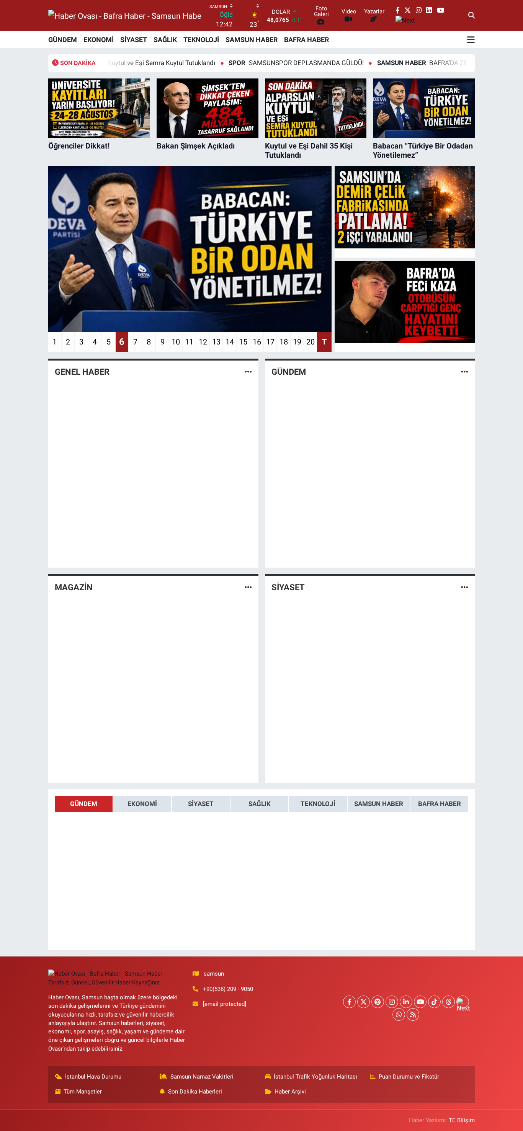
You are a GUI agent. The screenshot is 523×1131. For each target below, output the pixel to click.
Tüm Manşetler (83, 1091)
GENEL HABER (82, 372)
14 (230, 341)
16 (257, 341)
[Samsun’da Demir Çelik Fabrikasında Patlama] (405, 207)
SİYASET (133, 40)
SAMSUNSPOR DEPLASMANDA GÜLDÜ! (258, 63)
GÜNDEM (62, 40)
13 (216, 341)
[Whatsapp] (398, 1014)
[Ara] (471, 16)
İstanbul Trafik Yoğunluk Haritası (315, 1076)
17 (270, 341)
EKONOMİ (98, 40)
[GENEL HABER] (248, 372)
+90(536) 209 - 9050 (228, 989)
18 (283, 341)
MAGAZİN (74, 587)
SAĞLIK (165, 40)
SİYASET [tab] (201, 804)
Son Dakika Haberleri (195, 1091)
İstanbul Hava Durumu (93, 1076)
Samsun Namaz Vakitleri (202, 1076)
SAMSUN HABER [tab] (378, 804)
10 (176, 341)
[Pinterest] (377, 1002)
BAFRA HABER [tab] (439, 804)
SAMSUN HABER (252, 40)
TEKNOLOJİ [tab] (318, 804)
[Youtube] (420, 1002)
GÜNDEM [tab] (83, 804)
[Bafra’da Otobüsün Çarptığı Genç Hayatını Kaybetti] (405, 302)
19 (297, 341)
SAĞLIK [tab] (259, 804)
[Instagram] (392, 1002)
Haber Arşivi (290, 1091)
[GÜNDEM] (464, 372)
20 (310, 341)
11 (189, 341)
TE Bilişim (462, 1120)
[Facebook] (349, 1002)
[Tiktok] (434, 1002)
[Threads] (448, 1002)
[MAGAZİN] (248, 587)
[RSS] (413, 1014)
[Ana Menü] (471, 39)
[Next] (462, 1002)
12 (203, 341)
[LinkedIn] (406, 1002)
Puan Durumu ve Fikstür (409, 1076)
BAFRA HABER (306, 40)
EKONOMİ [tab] (142, 804)
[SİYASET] (464, 587)
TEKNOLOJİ (201, 40)
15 (243, 341)
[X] (363, 1002)
